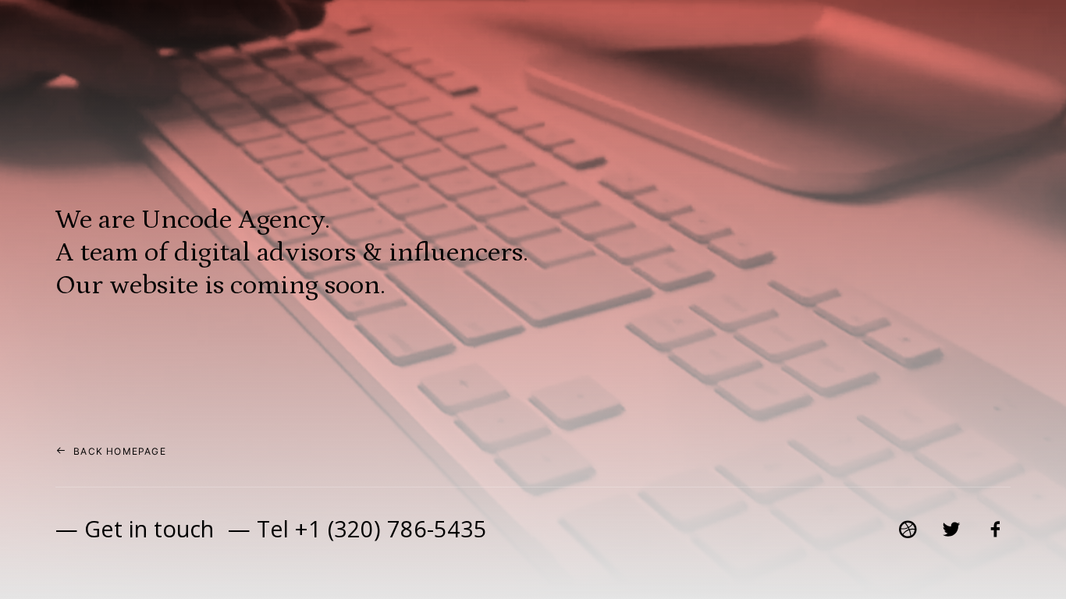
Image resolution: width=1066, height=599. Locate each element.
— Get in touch (134, 528)
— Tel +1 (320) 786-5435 (357, 528)
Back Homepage (119, 451)
